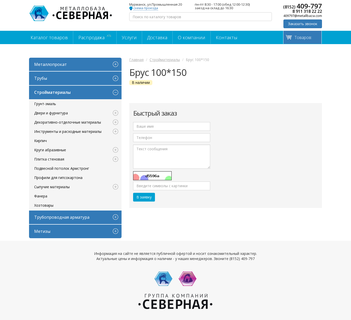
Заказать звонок (302, 23)
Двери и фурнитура (51, 113)
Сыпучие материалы (52, 186)
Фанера (40, 196)
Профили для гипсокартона (58, 177)
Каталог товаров (49, 37)
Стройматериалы (52, 92)
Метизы (42, 231)
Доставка (157, 37)
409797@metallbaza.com (302, 15)
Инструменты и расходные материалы (67, 131)
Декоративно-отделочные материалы (67, 122)
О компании (191, 37)
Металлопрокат (50, 64)
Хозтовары (43, 205)
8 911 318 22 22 (307, 11)
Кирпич (40, 140)
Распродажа (94, 37)
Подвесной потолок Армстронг (61, 168)
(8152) (302, 6)
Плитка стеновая (49, 159)
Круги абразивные (50, 149)
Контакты (226, 37)
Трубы (40, 78)
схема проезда (145, 8)
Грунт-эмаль (45, 103)
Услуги (129, 37)
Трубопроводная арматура (61, 217)
